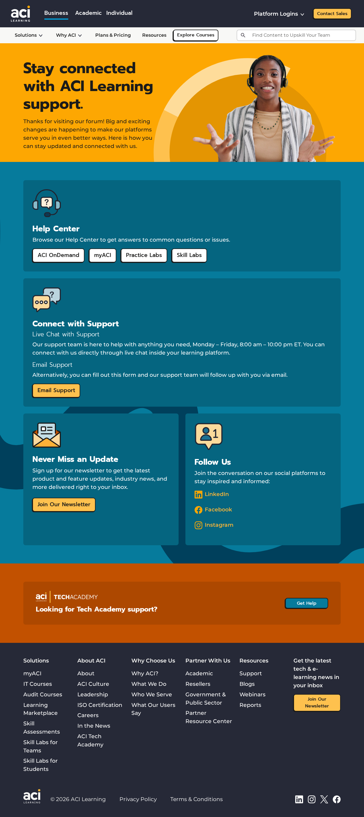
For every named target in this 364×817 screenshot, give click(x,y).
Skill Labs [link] (189, 255)
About (85, 673)
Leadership (92, 694)
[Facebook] (337, 799)
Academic (199, 673)
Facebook (218, 509)
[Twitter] (324, 799)
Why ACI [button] (66, 35)
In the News (93, 725)
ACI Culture (93, 683)
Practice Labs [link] (144, 255)
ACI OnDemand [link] (58, 255)
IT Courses (37, 683)
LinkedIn (217, 494)
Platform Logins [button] (276, 13)
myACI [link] (102, 255)
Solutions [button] (26, 35)
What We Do (148, 683)
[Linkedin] (299, 799)
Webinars (252, 694)
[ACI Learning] (20, 13)
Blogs (247, 683)
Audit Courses (42, 694)
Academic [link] (88, 13)
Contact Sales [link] (332, 13)
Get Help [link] (307, 603)
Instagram (219, 524)
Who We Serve (151, 694)
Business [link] (56, 13)
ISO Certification (99, 704)
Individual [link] (119, 13)
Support (250, 673)
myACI (32, 673)
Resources (154, 35)
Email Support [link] (56, 390)
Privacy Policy (138, 799)
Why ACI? (144, 673)
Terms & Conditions (196, 799)
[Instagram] (312, 799)
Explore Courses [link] (195, 35)
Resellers (197, 683)
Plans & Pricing (113, 35)
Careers (88, 715)
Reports (250, 704)
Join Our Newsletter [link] (64, 504)
